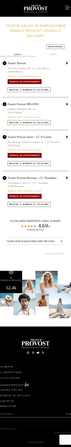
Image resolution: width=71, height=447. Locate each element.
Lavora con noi (11, 390)
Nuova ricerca (55, 47)
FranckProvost (13, 385)
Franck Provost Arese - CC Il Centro (30, 137)
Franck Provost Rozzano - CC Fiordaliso (32, 177)
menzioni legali (8, 429)
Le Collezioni (10, 378)
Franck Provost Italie (35, 8)
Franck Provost (17, 63)
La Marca (7, 366)
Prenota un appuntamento (24, 82)
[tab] (35, 241)
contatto (7, 401)
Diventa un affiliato (15, 395)
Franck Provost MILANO (23, 104)
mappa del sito (63, 433)
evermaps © (59, 254)
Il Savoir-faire (11, 372)
